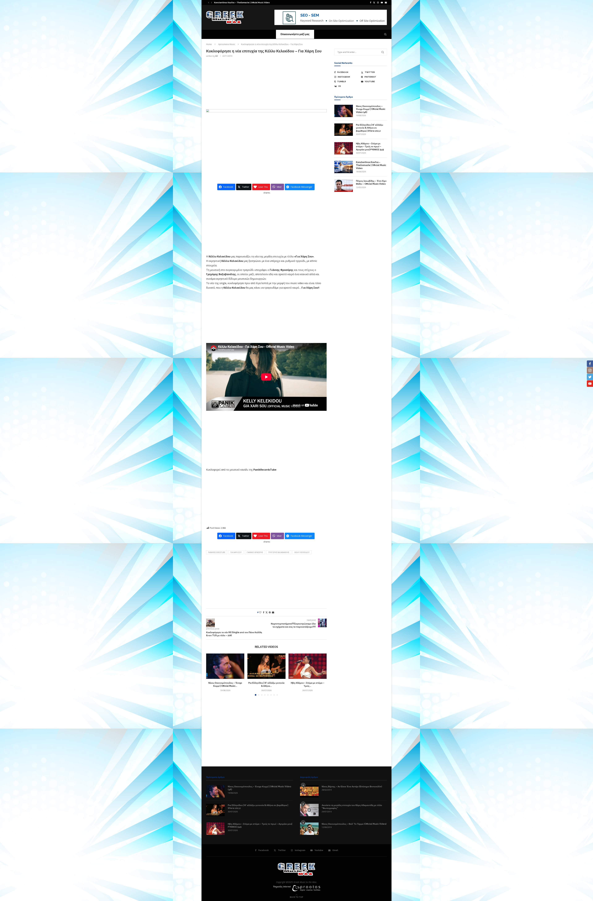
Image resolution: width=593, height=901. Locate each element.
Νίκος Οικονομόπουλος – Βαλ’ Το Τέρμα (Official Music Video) (354, 824)
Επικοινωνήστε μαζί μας (295, 34)
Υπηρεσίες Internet (282, 886)
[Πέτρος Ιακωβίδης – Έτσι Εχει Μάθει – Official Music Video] (343, 186)
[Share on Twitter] (266, 612)
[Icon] (309, 810)
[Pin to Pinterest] (270, 612)
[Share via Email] (273, 612)
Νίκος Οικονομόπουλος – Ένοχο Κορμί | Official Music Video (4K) (370, 109)
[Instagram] (378, 2)
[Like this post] (260, 612)
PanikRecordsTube (216, 552)
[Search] (385, 34)
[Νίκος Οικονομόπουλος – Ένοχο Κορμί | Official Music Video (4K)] (225, 666)
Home (209, 44)
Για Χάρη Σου (236, 552)
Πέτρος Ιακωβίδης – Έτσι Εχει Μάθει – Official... (234, 3)
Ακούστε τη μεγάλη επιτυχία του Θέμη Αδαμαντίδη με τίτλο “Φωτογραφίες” (352, 807)
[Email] (386, 2)
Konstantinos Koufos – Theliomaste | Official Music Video (371, 165)
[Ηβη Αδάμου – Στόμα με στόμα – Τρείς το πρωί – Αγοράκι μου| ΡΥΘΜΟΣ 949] (307, 666)
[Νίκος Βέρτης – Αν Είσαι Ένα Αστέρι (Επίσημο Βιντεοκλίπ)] (309, 791)
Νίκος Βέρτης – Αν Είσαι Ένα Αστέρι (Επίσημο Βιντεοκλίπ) (352, 786)
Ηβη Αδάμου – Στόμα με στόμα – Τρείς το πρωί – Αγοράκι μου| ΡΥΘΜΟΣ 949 (370, 146)
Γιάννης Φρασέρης (255, 552)
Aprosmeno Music (226, 44)
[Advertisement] (266, 83)
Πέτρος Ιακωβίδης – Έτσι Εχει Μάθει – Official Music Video (371, 182)
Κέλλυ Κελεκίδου (301, 552)
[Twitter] (374, 2)
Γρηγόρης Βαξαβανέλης (278, 552)
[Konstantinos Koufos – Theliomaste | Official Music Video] (343, 167)
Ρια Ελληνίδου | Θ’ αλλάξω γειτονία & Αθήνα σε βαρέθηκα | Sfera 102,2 (369, 128)
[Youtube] (382, 2)
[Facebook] (370, 2)
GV (216, 56)
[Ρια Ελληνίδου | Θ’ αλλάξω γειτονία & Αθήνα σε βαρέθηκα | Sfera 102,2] (266, 666)
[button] (208, 2)
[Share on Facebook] (263, 612)
